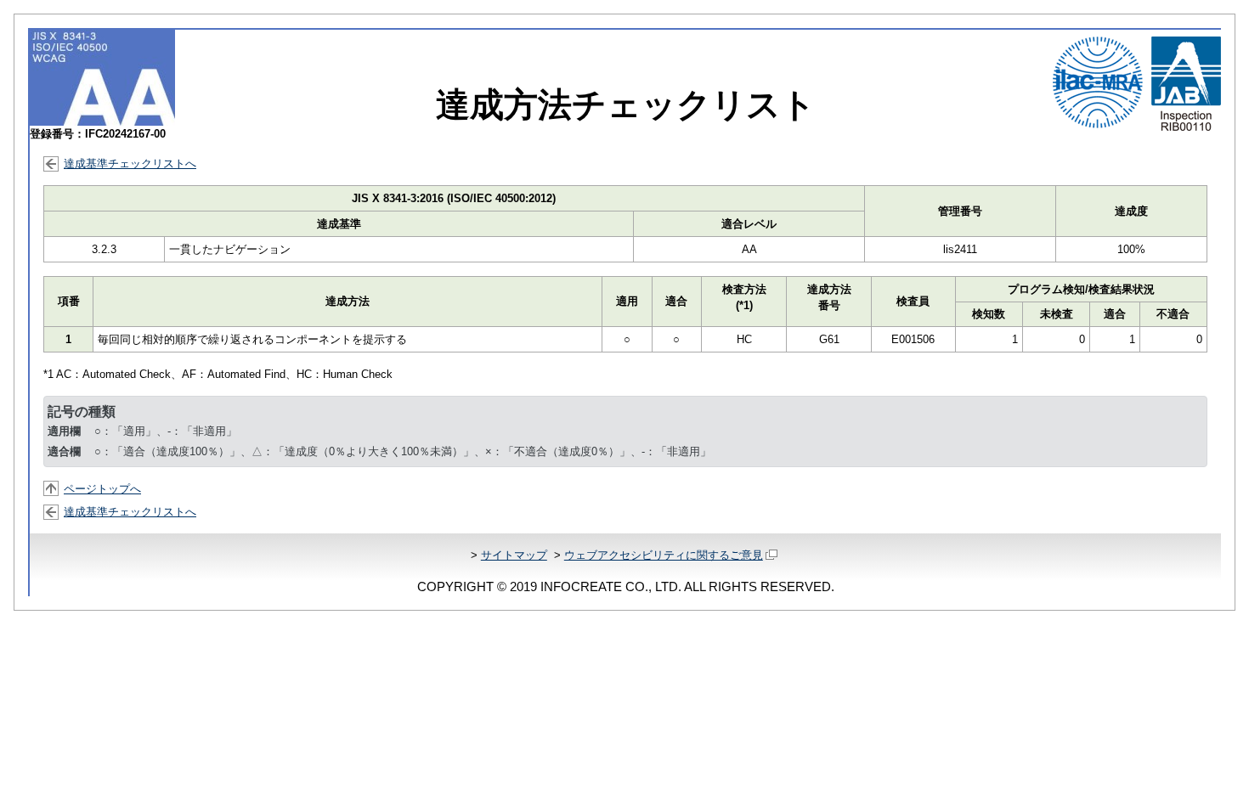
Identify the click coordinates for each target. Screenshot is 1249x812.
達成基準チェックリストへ (130, 163)
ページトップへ (102, 488)
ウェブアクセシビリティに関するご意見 (663, 555)
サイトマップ (514, 555)
